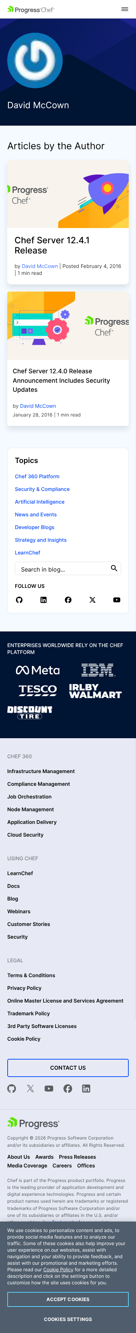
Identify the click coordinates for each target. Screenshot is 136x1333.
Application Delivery (32, 822)
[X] (30, 1089)
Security (17, 937)
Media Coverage (27, 1166)
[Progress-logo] (33, 1124)
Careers (62, 1166)
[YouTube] (49, 1089)
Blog (12, 899)
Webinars (18, 912)
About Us (18, 1157)
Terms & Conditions (31, 976)
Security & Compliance (42, 489)
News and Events (36, 515)
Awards (44, 1157)
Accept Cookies (68, 1299)
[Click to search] (114, 568)
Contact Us (68, 1067)
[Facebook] (67, 1089)
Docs (13, 886)
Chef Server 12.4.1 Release (52, 245)
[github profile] (19, 600)
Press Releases (77, 1157)
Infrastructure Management (41, 772)
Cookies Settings (68, 1319)
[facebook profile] (68, 600)
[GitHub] (11, 1089)
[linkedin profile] (43, 600)
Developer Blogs (34, 527)
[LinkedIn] (86, 1089)
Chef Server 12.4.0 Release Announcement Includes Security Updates (61, 381)
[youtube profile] (116, 600)
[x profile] (92, 600)
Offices (86, 1166)
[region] (68, 1277)
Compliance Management (38, 784)
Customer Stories (28, 924)
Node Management (30, 810)
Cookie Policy (24, 1039)
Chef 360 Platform (37, 477)
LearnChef (27, 553)
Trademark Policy (28, 1014)
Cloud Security (25, 835)
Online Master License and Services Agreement (65, 1001)
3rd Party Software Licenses (42, 1026)
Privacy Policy (24, 988)
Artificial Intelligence (40, 502)
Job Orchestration (29, 797)
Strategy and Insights (41, 540)
